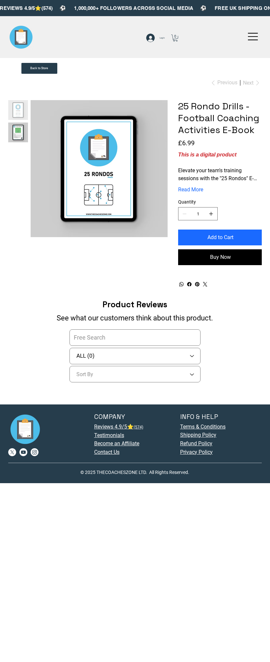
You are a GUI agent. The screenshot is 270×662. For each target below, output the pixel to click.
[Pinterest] (197, 284)
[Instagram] (35, 452)
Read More (190, 189)
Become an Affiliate (116, 443)
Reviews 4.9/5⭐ (118, 427)
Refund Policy (196, 443)
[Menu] (253, 36)
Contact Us (107, 452)
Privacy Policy (196, 452)
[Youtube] (23, 452)
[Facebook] (189, 284)
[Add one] (211, 213)
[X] (12, 452)
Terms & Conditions (203, 427)
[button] (175, 38)
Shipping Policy (198, 435)
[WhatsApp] (181, 284)
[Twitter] (205, 284)
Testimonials (109, 435)
